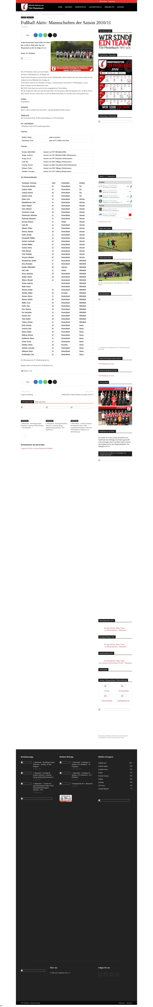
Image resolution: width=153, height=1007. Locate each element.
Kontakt (120, 7)
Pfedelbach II (114, 192)
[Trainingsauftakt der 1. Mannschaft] (65, 786)
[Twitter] (127, 1)
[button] (129, 7)
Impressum (112, 1)
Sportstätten (80, 7)
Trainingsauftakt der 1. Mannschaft (82, 783)
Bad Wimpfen (106, 187)
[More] (60, 35)
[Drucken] (55, 35)
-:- (130, 209)
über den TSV (109, 7)
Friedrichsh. (105, 215)
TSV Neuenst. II (107, 210)
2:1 (128, 201)
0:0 (128, 186)
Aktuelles (28, 14)
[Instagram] (123, 1)
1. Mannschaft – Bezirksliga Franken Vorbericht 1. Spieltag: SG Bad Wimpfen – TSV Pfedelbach (32, 425)
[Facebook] (120, 1)
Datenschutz (103, 1)
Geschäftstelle (95, 7)
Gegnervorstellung (27, 394)
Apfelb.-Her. (106, 192)
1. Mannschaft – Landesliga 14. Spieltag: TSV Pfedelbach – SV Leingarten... (81, 764)
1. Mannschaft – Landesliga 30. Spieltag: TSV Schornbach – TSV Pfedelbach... (82, 775)
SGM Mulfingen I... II (116, 202)
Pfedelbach (114, 187)
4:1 (130, 191)
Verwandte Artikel (27, 402)
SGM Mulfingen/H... (115, 197)
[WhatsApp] (45, 35)
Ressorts (68, 7)
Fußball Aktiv (35, 14)
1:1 (128, 196)
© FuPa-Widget (128, 218)
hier (48, 360)
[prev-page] (22, 436)
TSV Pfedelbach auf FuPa (104, 221)
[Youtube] (130, 1)
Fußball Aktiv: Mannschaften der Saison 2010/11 (77, 394)
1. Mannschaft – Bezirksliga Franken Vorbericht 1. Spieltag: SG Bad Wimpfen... (44, 764)
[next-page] (25, 436)
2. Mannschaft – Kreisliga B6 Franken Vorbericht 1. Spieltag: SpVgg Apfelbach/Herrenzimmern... (43, 775)
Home (60, 7)
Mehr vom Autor (40, 402)
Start (22, 14)
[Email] (50, 35)
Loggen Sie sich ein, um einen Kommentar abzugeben (37, 448)
